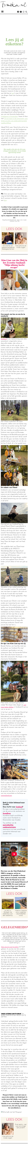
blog (5, 200)
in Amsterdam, (13, 116)
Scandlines (7, 813)
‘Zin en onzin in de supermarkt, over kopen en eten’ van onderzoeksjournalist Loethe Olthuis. (14, 121)
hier (12, 93)
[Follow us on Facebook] (18, 12)
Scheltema (4, 116)
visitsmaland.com (6, 795)
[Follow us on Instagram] (21, 12)
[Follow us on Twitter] (24, 12)
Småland (4, 339)
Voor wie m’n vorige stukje (10, 947)
